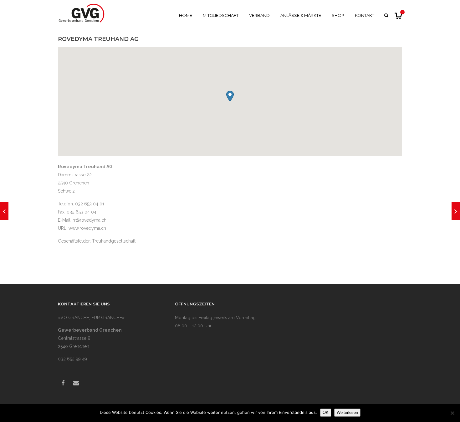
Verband (259, 15)
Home (185, 15)
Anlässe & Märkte (300, 15)
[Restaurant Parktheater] (4, 211)
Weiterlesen (347, 412)
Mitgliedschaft (220, 15)
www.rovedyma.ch (87, 228)
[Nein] (452, 413)
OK (326, 412)
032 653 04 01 (89, 203)
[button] (230, 96)
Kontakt (364, 15)
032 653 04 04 (81, 211)
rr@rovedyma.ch (89, 220)
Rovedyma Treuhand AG (98, 39)
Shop (338, 15)
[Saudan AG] (456, 211)
